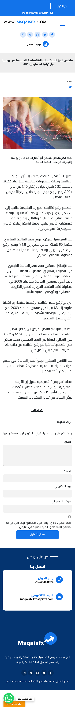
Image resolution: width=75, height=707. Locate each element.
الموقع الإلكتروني (62, 501)
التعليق (67, 441)
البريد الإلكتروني (62, 486)
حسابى (30, 44)
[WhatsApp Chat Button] (8, 698)
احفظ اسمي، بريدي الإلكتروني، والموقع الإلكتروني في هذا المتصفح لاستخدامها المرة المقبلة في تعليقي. (38, 525)
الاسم (68, 471)
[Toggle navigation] (62, 23)
